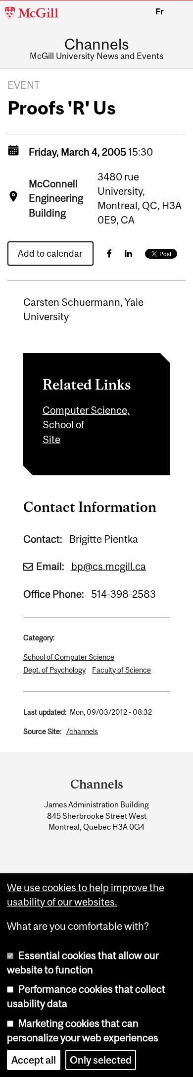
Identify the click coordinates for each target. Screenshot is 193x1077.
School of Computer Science (68, 657)
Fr (159, 11)
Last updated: (44, 712)
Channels (96, 44)
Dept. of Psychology (54, 670)
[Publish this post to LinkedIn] (128, 253)
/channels (82, 731)
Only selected (101, 1060)
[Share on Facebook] (109, 253)
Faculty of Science (121, 670)
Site (51, 439)
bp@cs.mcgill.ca (108, 566)
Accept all (33, 1060)
